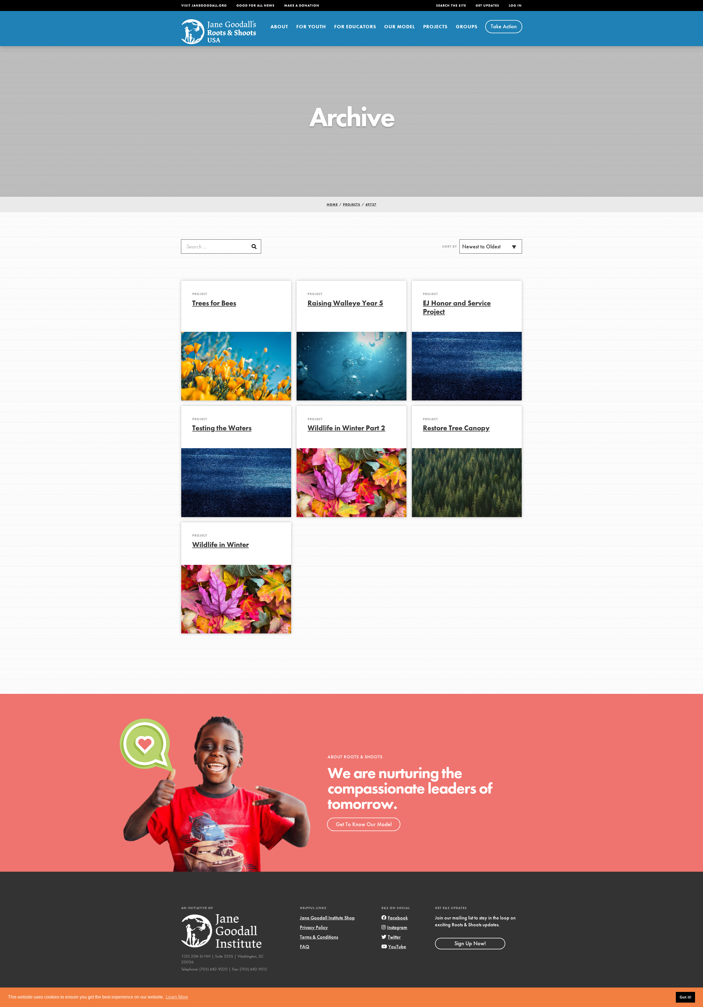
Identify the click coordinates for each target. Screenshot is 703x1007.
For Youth (311, 26)
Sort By (449, 246)
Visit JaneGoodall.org (204, 5)
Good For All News (255, 5)
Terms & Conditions (319, 937)
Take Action (504, 26)
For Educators (355, 26)
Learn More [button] (177, 997)
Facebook (398, 918)
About (279, 26)
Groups (467, 26)
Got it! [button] (685, 997)
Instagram (397, 927)
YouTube (397, 946)
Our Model (399, 26)
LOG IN (515, 5)
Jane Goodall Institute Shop (327, 918)
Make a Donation (301, 5)
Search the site (451, 5)
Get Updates (487, 5)
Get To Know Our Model (364, 824)
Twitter (394, 937)
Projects (435, 26)
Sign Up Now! (470, 943)
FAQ (304, 946)
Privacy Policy (314, 927)
